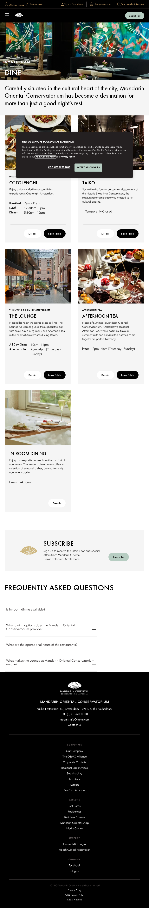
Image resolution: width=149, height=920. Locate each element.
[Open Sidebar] (7, 15)
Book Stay (134, 15)
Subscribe (118, 557)
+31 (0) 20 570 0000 (74, 714)
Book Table (54, 233)
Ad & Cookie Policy (45, 157)
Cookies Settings (59, 167)
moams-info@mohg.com (74, 719)
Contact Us (74, 725)
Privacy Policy (68, 157)
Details (32, 233)
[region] (74, 155)
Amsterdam (35, 4)
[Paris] (19, 15)
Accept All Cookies (88, 167)
